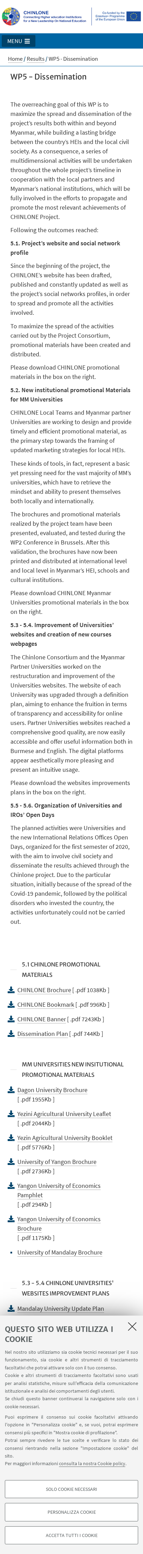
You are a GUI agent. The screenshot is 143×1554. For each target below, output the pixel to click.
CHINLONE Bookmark (45, 1004)
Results (35, 58)
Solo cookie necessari (71, 1489)
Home (15, 58)
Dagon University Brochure (52, 1090)
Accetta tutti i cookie (72, 1535)
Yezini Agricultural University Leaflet (64, 1114)
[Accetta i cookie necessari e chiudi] (132, 1326)
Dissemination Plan (42, 1034)
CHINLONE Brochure (44, 990)
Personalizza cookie (72, 1512)
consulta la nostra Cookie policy (92, 1463)
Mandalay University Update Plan (60, 1308)
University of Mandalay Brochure (59, 1252)
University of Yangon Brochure (56, 1162)
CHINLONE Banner (41, 1019)
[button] (18, 41)
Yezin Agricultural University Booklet (64, 1138)
